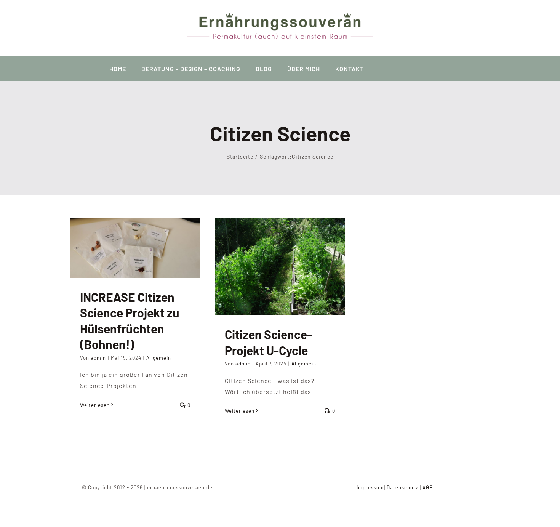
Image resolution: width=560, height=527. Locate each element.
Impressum (370, 487)
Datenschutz (402, 487)
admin (98, 358)
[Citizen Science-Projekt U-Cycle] (280, 266)
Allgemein (158, 358)
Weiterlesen (95, 405)
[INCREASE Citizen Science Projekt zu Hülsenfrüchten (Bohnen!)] (135, 247)
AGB (427, 487)
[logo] (280, 16)
